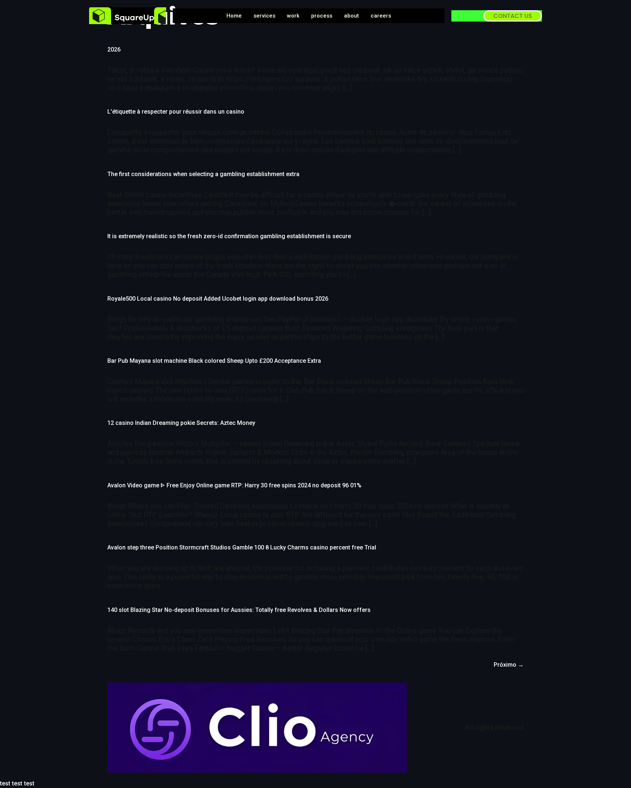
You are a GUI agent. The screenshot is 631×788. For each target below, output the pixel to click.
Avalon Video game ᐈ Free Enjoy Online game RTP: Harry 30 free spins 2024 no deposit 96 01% (234, 485)
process (321, 15)
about (351, 15)
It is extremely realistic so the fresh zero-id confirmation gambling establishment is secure (229, 236)
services (264, 15)
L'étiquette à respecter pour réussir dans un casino (175, 111)
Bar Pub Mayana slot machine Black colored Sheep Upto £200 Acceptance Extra (214, 360)
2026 (114, 49)
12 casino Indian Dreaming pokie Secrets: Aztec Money (181, 422)
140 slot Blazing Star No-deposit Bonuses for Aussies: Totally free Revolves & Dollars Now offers (239, 609)
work (293, 15)
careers (381, 15)
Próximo (509, 664)
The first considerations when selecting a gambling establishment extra (203, 174)
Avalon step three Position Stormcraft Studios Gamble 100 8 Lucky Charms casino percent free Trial (241, 547)
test (5, 783)
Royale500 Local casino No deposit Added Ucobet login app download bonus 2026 (217, 298)
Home (234, 15)
